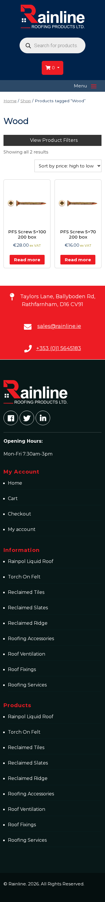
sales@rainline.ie (59, 326)
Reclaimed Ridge (28, 623)
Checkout (19, 514)
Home (10, 100)
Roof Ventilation (26, 654)
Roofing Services (27, 685)
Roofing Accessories (31, 638)
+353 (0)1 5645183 (58, 348)
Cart (13, 498)
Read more (27, 259)
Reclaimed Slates (28, 607)
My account (22, 529)
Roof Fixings (22, 669)
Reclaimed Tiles (26, 592)
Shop (25, 100)
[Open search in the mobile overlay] (52, 45)
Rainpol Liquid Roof (30, 561)
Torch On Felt (24, 577)
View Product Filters (54, 140)
